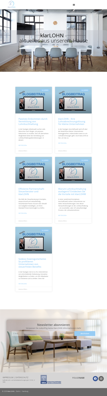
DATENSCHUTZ (21, 377)
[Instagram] (101, 378)
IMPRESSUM (8, 377)
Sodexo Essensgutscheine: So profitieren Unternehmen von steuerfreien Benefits (32, 262)
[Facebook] (95, 378)
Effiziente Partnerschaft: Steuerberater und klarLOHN (31, 191)
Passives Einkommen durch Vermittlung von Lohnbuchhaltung (32, 121)
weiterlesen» (22, 145)
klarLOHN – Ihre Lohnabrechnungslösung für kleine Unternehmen (71, 121)
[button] (74, 4)
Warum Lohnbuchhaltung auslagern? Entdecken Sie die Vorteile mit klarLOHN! (72, 191)
